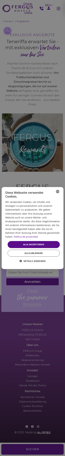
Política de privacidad (26, 236)
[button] (33, 261)
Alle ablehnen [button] (33, 253)
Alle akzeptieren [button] (33, 244)
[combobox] (57, 191)
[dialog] (33, 228)
